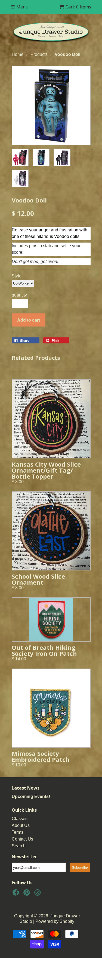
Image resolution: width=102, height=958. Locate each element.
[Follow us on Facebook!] (17, 894)
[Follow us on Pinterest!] (27, 894)
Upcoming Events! (31, 796)
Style (16, 276)
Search (19, 846)
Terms (17, 832)
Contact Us (22, 839)
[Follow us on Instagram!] (38, 894)
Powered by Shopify (54, 921)
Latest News (25, 788)
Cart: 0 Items (78, 7)
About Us (21, 825)
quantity (19, 295)
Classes (19, 818)
